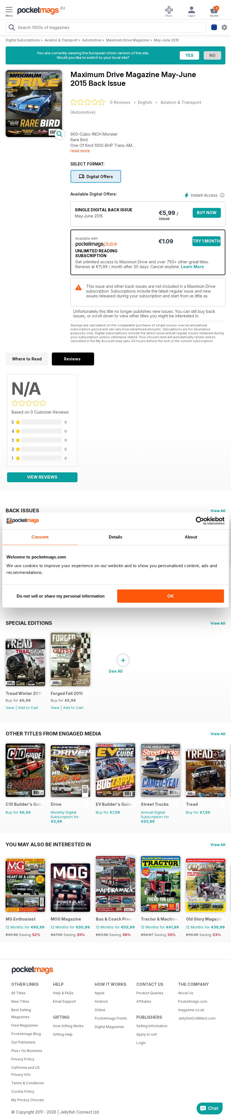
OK (170, 596)
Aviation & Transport (61, 40)
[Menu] (9, 10)
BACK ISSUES (22, 510)
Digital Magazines (109, 1027)
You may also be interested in (48, 844)
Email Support (64, 1001)
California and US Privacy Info (25, 1071)
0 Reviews (120, 102)
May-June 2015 (166, 40)
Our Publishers (23, 1042)
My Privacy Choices (27, 1100)
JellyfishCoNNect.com (197, 1018)
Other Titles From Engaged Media (53, 733)
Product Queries (149, 993)
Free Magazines (24, 1025)
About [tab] (191, 537)
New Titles (20, 1001)
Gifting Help (63, 1034)
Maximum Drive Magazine (127, 40)
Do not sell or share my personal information (61, 596)
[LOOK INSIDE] (34, 135)
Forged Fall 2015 (67, 693)
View (10, 707)
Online (100, 1010)
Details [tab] (116, 537)
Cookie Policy (22, 1091)
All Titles (18, 993)
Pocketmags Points (111, 1018)
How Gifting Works (68, 1026)
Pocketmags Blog (26, 1034)
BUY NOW (207, 212)
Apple (100, 993)
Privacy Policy (22, 1059)
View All (217, 510)
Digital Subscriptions (23, 40)
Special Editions (29, 623)
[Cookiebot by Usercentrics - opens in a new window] (200, 521)
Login (141, 1043)
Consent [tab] (40, 537)
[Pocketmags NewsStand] (36, 11)
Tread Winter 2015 (24, 693)
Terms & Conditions (27, 1083)
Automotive (91, 40)
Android (101, 1001)
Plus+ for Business (26, 1051)
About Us (185, 993)
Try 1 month (206, 241)
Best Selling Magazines (21, 1013)
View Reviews (42, 477)
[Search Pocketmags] (11, 28)
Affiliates (143, 1001)
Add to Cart (28, 707)
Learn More (192, 266)
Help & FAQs (63, 993)
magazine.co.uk (191, 1010)
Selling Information (151, 1026)
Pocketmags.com (192, 1001)
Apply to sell (146, 1034)
